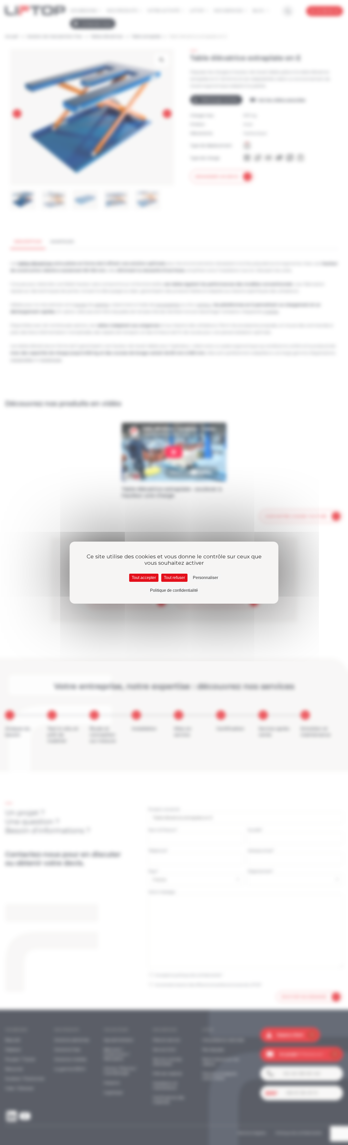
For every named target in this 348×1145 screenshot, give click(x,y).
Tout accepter (144, 577)
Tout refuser (174, 577)
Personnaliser (205, 577)
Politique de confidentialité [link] (174, 590)
